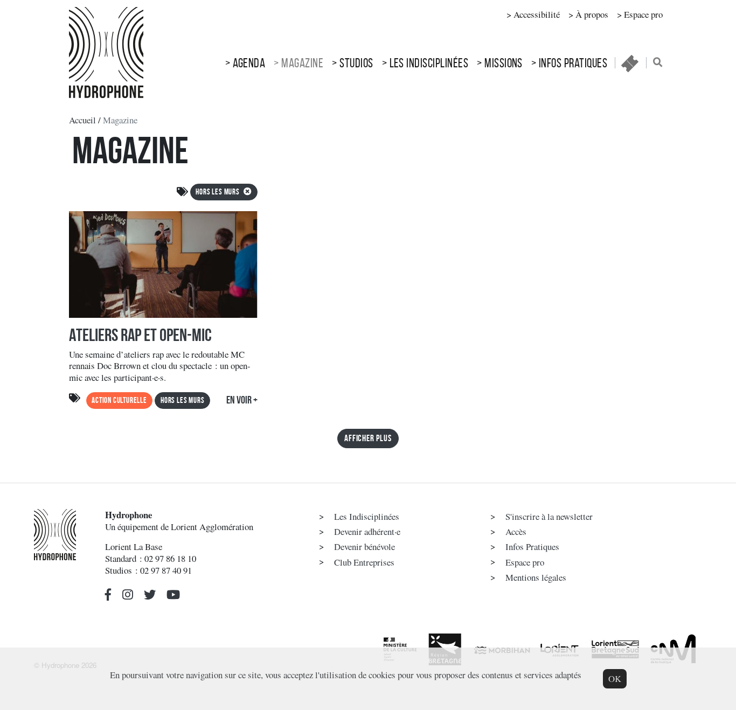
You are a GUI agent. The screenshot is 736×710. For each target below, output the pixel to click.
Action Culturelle (119, 400)
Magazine (302, 63)
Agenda (249, 63)
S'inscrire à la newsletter (549, 516)
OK (614, 678)
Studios (356, 63)
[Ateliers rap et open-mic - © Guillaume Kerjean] (163, 267)
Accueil (82, 120)
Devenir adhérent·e (367, 531)
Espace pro (643, 14)
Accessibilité (536, 14)
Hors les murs (218, 191)
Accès (515, 531)
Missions (503, 63)
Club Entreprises (364, 562)
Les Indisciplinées (429, 63)
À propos (591, 14)
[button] (108, 595)
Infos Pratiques (573, 63)
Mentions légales (535, 577)
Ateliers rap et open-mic (140, 335)
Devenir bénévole (364, 546)
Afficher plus (367, 438)
